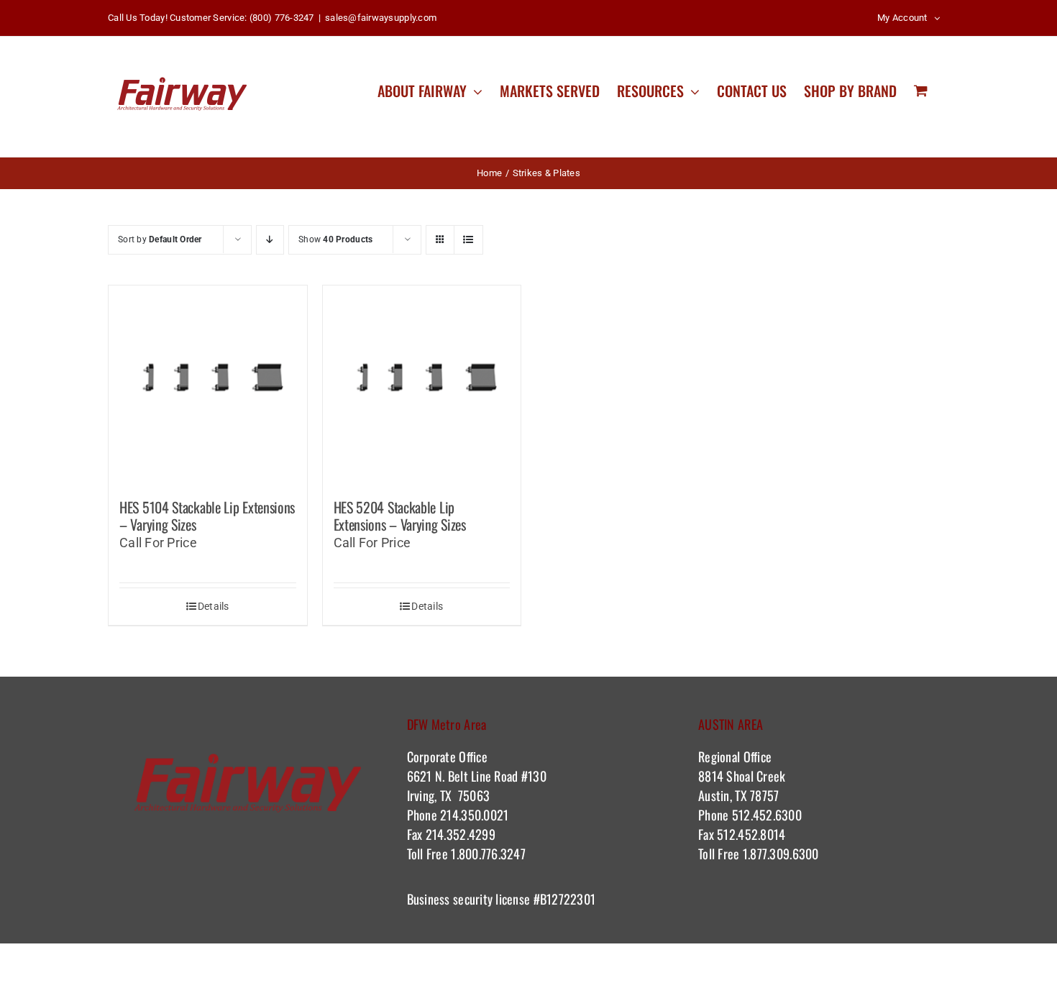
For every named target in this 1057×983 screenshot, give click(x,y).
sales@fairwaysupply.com (380, 17)
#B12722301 (566, 899)
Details (213, 606)
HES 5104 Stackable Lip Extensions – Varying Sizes (207, 515)
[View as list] (468, 240)
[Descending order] (270, 240)
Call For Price (158, 542)
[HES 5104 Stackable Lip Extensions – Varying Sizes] (208, 384)
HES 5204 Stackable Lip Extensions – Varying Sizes (400, 515)
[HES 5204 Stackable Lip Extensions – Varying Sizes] (422, 384)
